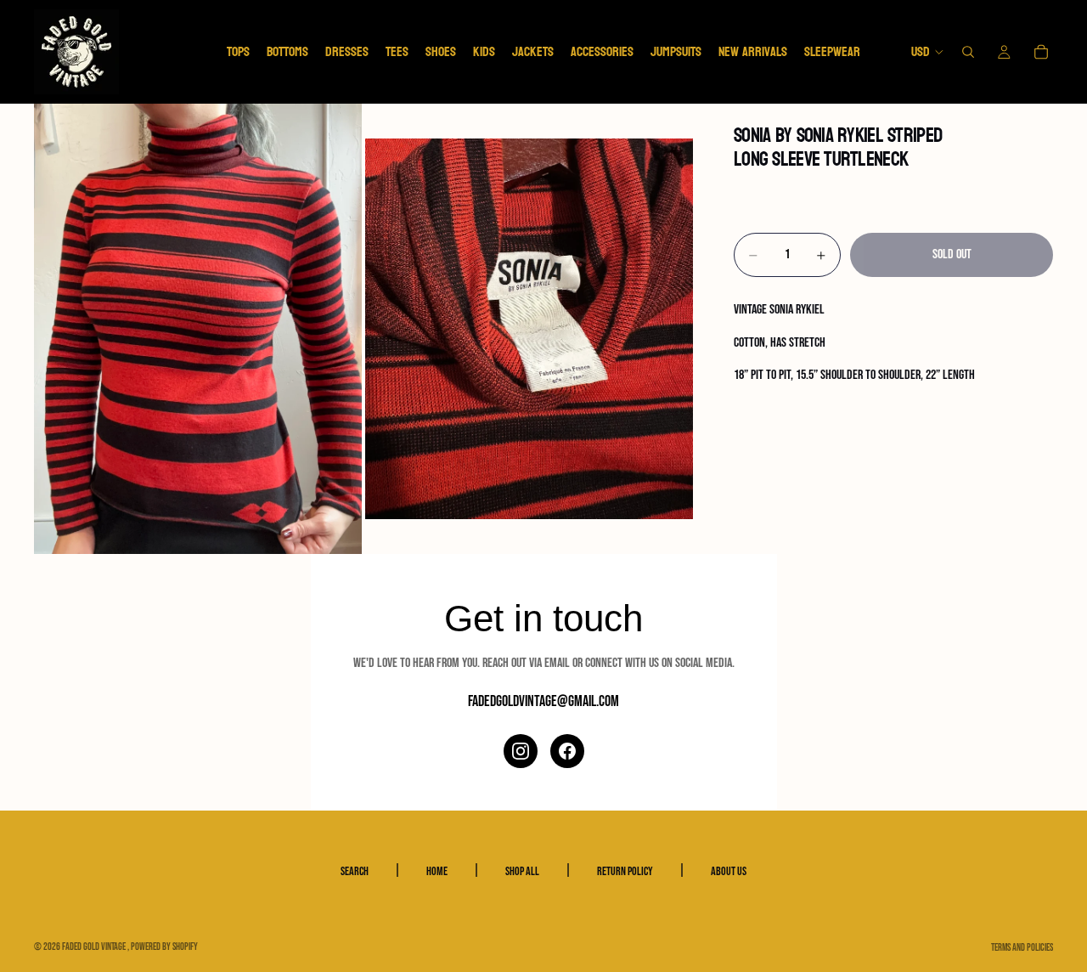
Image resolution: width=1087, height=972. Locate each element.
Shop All (522, 871)
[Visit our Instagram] (521, 751)
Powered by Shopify (164, 947)
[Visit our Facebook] (567, 751)
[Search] (968, 52)
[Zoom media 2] (529, 328)
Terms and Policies (1022, 947)
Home (437, 871)
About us (728, 871)
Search (355, 871)
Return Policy (625, 871)
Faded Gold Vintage (94, 947)
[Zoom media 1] (198, 328)
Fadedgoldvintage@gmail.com (543, 701)
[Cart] (1041, 52)
